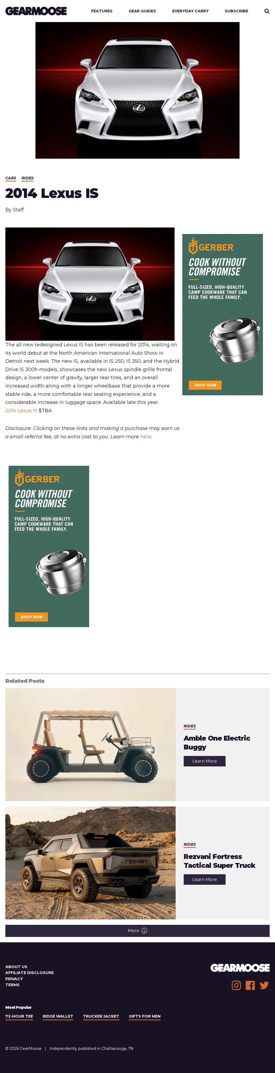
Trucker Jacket (101, 1016)
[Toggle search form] (267, 11)
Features (102, 11)
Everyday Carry (190, 11)
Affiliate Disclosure (29, 972)
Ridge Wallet (58, 1016)
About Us (16, 966)
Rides (27, 178)
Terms (12, 984)
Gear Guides (142, 11)
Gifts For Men (145, 1016)
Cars (10, 178)
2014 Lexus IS (21, 411)
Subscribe (236, 11)
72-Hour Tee (19, 1016)
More (133, 930)
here (145, 437)
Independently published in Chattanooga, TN (91, 1048)
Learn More (209, 762)
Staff (18, 210)
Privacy (14, 978)
